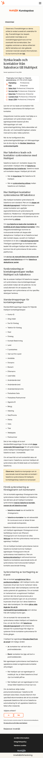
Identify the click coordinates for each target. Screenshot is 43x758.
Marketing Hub (12, 84)
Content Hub (13, 97)
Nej (19, 715)
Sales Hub (12, 88)
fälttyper (7, 539)
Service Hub (13, 91)
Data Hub (12, 94)
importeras (17, 176)
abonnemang (11, 80)
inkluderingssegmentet (29, 241)
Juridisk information (21, 738)
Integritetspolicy (20, 742)
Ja (8, 715)
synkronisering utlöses (21, 183)
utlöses (17, 219)
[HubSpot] (2, 2)
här (23, 54)
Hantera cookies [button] (20, 745)
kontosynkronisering (12, 557)
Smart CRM (12, 99)
